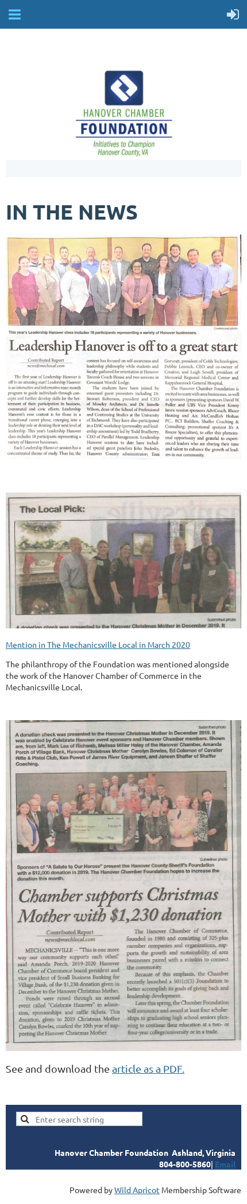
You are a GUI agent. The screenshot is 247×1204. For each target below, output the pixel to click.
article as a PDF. (148, 1068)
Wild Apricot (137, 1190)
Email (225, 1164)
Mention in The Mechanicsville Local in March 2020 (98, 644)
